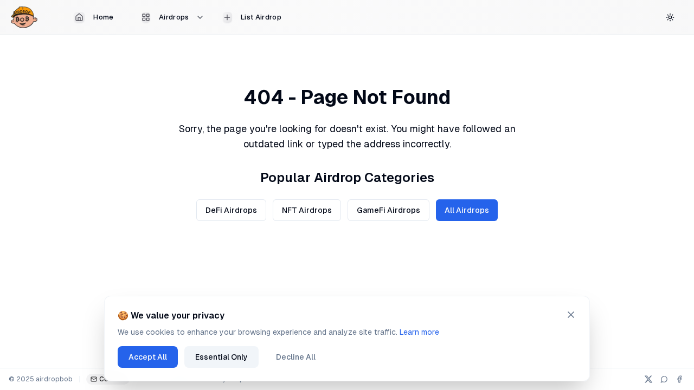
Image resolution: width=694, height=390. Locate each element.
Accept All (147, 357)
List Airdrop (261, 17)
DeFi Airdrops (231, 210)
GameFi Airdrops (388, 210)
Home (103, 17)
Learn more (419, 332)
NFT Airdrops (307, 210)
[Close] (571, 314)
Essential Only (221, 357)
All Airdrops (467, 210)
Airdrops (174, 17)
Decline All (296, 357)
